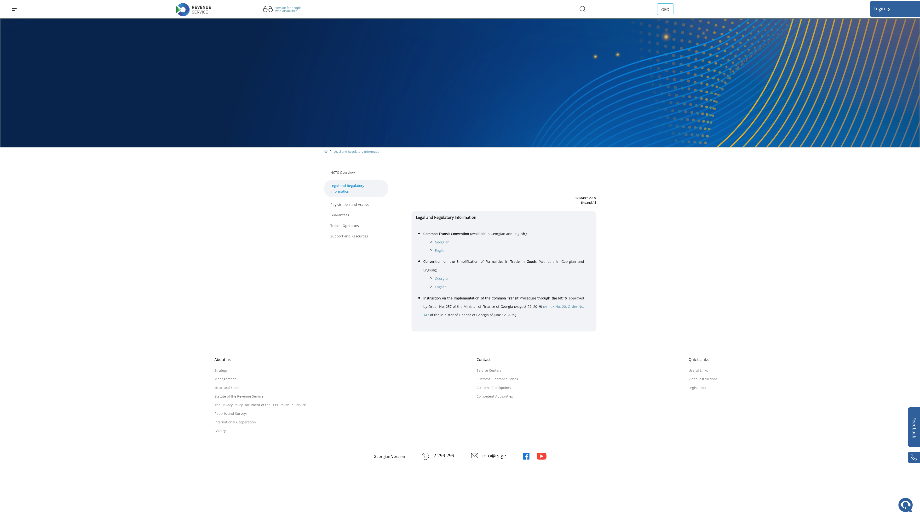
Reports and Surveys (230, 413)
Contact (484, 359)
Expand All (588, 202)
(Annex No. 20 (554, 306)
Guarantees (339, 215)
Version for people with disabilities (288, 9)
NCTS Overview (342, 172)
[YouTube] (541, 458)
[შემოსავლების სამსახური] (526, 458)
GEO (665, 9)
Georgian (442, 242)
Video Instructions (703, 379)
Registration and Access (349, 204)
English (441, 250)
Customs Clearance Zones (497, 379)
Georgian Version (389, 456)
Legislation (697, 387)
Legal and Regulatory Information (357, 151)
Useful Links (698, 370)
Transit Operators (344, 225)
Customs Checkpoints (494, 387)
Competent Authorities (495, 396)
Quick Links (699, 359)
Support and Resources (349, 236)
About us (222, 359)
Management (225, 379)
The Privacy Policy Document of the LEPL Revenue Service (260, 405)
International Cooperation (235, 422)
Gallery (220, 430)
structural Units (227, 387)
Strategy (221, 370)
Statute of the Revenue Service (239, 396)
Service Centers (489, 370)
